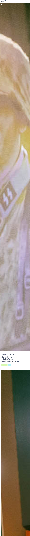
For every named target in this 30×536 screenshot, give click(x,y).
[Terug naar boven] (28, 534)
